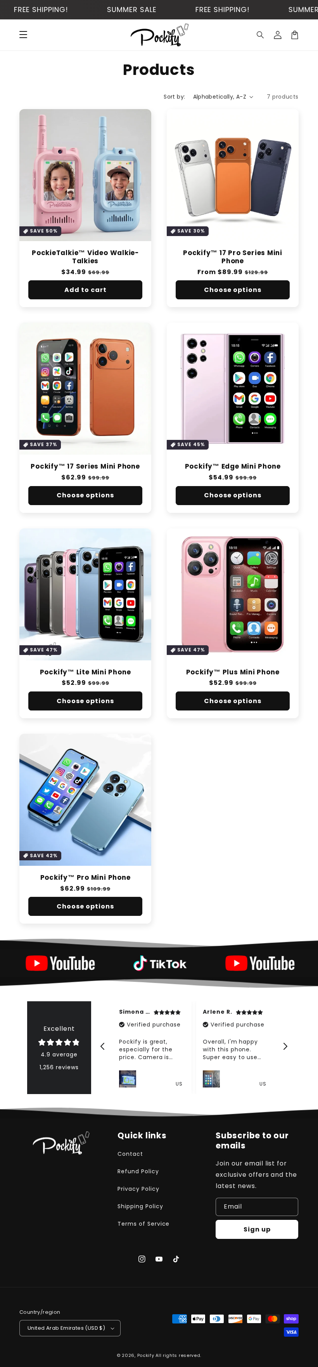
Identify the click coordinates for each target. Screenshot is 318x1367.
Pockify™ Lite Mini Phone (85, 672)
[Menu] (23, 34)
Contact (130, 1154)
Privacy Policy (138, 1189)
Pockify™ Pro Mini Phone (85, 878)
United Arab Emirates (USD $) (66, 1328)
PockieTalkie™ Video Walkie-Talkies (85, 257)
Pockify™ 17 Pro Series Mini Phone (232, 257)
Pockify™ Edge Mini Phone (233, 466)
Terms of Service (143, 1224)
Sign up (257, 1229)
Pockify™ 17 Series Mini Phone (85, 466)
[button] (260, 34)
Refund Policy (138, 1171)
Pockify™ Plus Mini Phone (233, 672)
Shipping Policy (140, 1206)
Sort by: (174, 97)
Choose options (232, 289)
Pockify (145, 1355)
